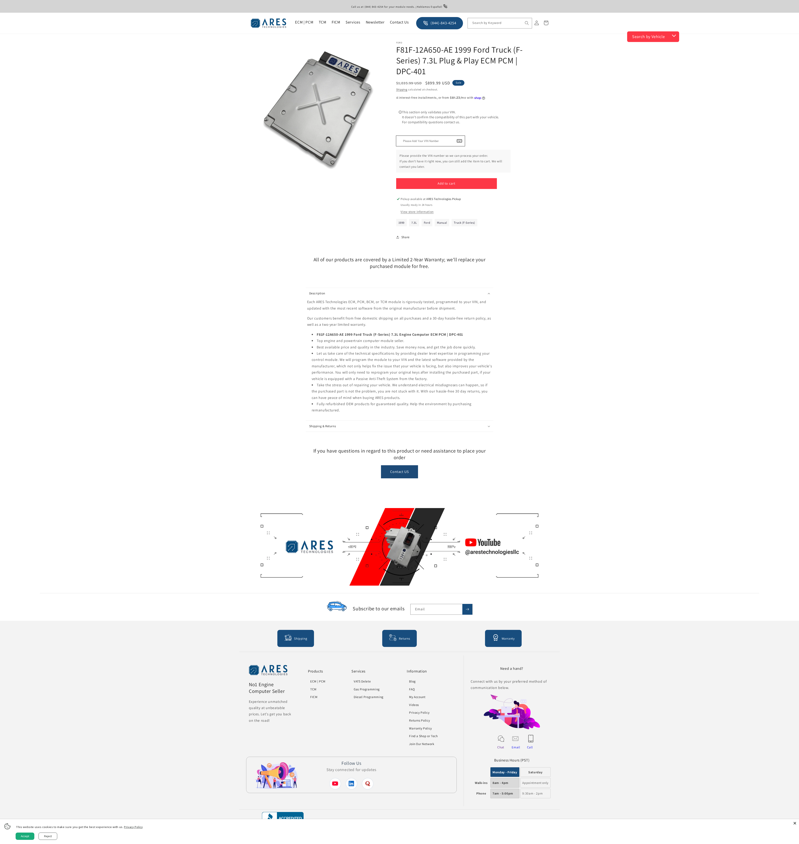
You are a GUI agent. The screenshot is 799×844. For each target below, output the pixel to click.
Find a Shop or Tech (423, 736)
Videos (414, 705)
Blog (412, 681)
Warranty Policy (420, 728)
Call (530, 747)
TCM (313, 689)
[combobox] (500, 23)
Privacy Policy (419, 712)
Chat (500, 747)
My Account (417, 697)
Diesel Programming (368, 697)
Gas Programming (367, 689)
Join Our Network (421, 744)
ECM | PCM (317, 681)
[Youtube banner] (399, 547)
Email (516, 747)
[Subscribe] (467, 609)
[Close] (795, 823)
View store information (417, 212)
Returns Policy (419, 720)
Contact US (399, 471)
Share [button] (405, 237)
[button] (399, 293)
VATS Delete (362, 681)
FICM (314, 697)
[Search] (527, 23)
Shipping (401, 89)
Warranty (508, 638)
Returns (404, 638)
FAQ (412, 689)
